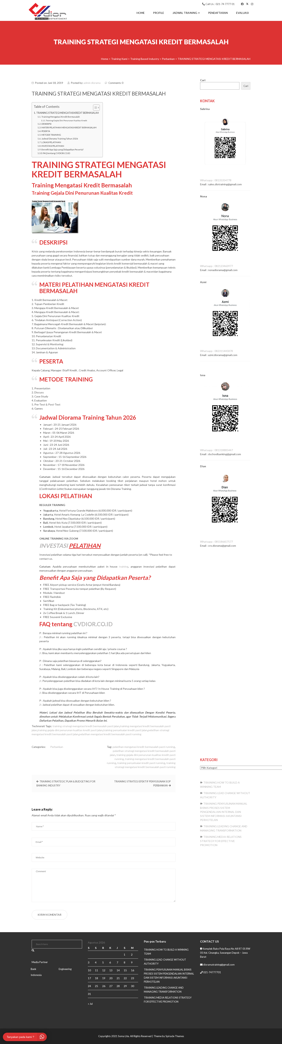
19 (103, 978)
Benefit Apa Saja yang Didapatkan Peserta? (62, 149)
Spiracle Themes (175, 1036)
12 (103, 970)
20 (110, 978)
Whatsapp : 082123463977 (216, 266)
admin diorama (92, 82)
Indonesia (36, 974)
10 (89, 970)
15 (125, 970)
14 (118, 970)
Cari (202, 80)
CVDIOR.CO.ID (93, 623)
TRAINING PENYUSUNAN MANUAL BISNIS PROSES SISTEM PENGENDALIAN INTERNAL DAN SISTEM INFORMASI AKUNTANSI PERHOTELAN (223, 812)
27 (110, 986)
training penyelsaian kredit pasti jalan (125, 730)
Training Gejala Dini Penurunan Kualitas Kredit (66, 120)
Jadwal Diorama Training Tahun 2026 (59, 138)
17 (89, 978)
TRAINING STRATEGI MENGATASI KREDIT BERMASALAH (67, 112)
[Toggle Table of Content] (94, 107)
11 (96, 970)
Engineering (65, 969)
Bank (33, 969)
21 (118, 978)
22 (125, 978)
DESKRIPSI (46, 124)
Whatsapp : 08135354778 (215, 180)
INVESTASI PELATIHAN (52, 146)
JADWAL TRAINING (185, 12)
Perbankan (56, 746)
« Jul (90, 1003)
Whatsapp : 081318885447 (216, 450)
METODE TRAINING (51, 134)
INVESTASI (53, 545)
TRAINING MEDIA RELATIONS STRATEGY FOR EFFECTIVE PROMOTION (221, 841)
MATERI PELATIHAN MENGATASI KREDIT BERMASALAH (68, 127)
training (123, 566)
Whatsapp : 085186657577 (216, 541)
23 (132, 978)
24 (89, 986)
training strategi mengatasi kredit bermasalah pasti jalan (86, 726)
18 (96, 978)
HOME (141, 12)
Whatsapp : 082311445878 (216, 351)
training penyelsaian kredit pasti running (141, 763)
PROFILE (158, 12)
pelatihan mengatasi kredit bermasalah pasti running (110, 734)
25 (96, 986)
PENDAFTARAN (218, 12)
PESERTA (45, 131)
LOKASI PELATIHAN (51, 142)
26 (103, 986)
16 (132, 970)
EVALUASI (242, 12)
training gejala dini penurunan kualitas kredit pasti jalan (70, 730)
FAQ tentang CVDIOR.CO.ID (56, 153)
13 (110, 970)
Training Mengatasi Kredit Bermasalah (60, 116)
